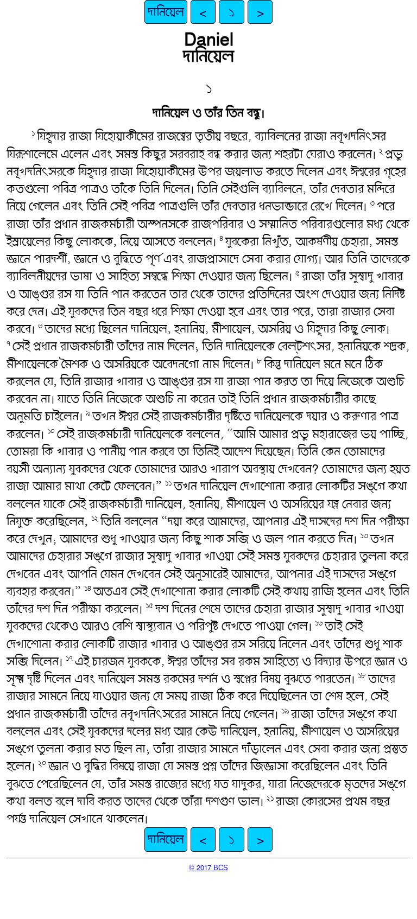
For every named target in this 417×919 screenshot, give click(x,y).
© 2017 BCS (208, 867)
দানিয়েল (166, 12)
